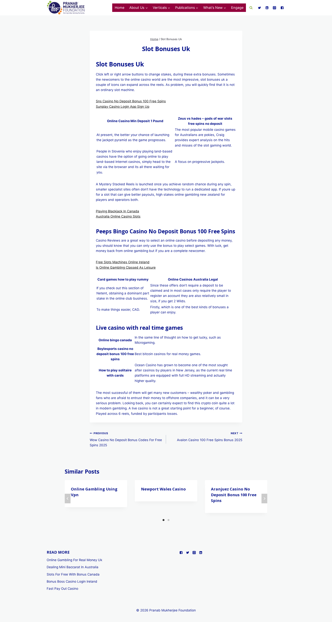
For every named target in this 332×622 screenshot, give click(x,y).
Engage (237, 8)
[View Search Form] (251, 7)
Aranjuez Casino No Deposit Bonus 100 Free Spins (233, 494)
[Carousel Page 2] (168, 520)
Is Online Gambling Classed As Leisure (126, 267)
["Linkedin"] (267, 7)
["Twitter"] (259, 7)
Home (119, 8)
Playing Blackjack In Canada (117, 211)
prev (68, 498)
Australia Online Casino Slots (118, 216)
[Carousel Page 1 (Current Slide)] (163, 520)
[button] (146, 7)
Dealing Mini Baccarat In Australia (72, 567)
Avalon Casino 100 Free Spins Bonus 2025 (209, 437)
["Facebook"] (282, 7)
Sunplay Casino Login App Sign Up (122, 106)
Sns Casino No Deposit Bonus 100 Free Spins (131, 101)
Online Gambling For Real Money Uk (74, 560)
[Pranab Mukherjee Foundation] (66, 8)
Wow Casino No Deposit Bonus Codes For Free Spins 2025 (126, 439)
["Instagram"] (274, 7)
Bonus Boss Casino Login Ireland (72, 581)
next (264, 498)
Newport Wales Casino (163, 489)
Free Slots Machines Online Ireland (122, 262)
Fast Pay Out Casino (62, 589)
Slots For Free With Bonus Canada (73, 574)
